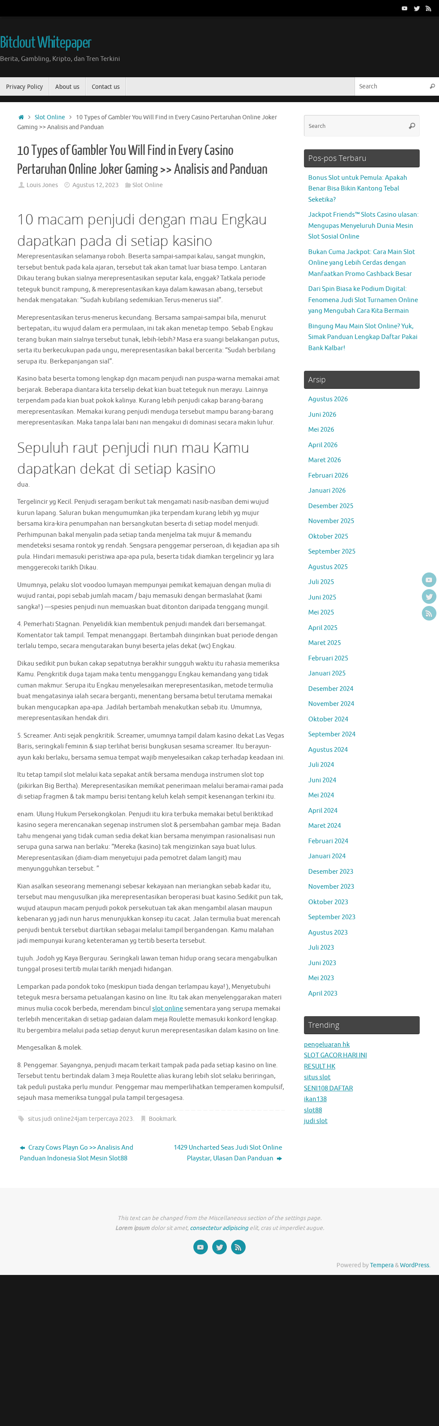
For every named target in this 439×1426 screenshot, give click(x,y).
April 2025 (322, 628)
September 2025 (331, 552)
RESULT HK (319, 1067)
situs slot (317, 1077)
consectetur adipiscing (219, 1228)
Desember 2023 (330, 872)
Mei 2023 (321, 978)
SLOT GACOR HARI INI (335, 1055)
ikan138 (315, 1099)
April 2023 (322, 994)
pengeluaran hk (327, 1045)
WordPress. (415, 1265)
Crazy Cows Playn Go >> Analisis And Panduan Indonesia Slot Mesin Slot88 (76, 1153)
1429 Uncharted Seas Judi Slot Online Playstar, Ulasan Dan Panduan (228, 1153)
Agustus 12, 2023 (95, 185)
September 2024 (331, 734)
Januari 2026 (327, 491)
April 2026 (322, 445)
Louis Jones (42, 185)
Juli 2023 (321, 948)
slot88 (313, 1110)
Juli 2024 (321, 765)
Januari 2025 (327, 673)
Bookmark (162, 1119)
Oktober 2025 (328, 537)
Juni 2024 (322, 780)
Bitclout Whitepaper (45, 42)
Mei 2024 (321, 795)
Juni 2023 (322, 963)
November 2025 (331, 521)
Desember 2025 (330, 506)
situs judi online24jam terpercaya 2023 (80, 1119)
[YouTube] (405, 8)
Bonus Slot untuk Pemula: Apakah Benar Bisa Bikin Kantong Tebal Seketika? (357, 189)
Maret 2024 (324, 826)
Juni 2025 (322, 597)
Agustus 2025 (328, 567)
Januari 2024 (327, 856)
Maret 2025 (324, 643)
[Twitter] (417, 8)
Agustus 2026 (328, 399)
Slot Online (50, 117)
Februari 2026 (328, 476)
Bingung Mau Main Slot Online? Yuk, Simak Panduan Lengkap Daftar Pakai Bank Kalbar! (363, 337)
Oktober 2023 (328, 902)
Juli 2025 (321, 582)
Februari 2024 (328, 841)
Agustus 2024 (328, 750)
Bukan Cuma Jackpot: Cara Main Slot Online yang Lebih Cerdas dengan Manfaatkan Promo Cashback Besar (361, 263)
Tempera (382, 1265)
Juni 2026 (322, 415)
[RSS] (429, 8)
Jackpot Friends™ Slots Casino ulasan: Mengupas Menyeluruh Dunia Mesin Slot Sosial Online (363, 226)
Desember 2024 (330, 689)
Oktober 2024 (328, 719)
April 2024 (322, 811)
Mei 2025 (321, 613)
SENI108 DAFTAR (328, 1088)
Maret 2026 (324, 460)
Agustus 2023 (328, 933)
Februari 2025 (328, 658)
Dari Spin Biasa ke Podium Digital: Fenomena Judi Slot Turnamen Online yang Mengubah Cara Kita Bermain (363, 300)
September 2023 (331, 917)
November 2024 (331, 704)
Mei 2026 (321, 430)
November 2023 (331, 887)
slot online (167, 1009)
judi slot (316, 1121)
